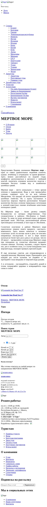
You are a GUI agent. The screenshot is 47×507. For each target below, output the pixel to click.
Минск (6, 13)
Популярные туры (18, 78)
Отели (8, 127)
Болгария (14, 30)
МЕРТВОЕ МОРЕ (16, 300)
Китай (13, 48)
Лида (5, 10)
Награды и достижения (15, 468)
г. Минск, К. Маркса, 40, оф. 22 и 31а (13, 391)
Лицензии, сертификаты (16, 470)
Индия (13, 39)
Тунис (13, 65)
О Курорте (10, 125)
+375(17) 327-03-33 (11, 19)
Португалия (15, 61)
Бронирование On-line (20, 95)
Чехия (13, 71)
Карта (8, 129)
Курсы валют (16, 102)
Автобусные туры (13, 82)
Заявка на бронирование (21, 91)
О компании (11, 106)
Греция (13, 32)
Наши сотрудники (13, 502)
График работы (12, 466)
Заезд (3, 336)
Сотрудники (11, 472)
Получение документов (15, 445)
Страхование (16, 104)
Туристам (10, 85)
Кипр (13, 45)
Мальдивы (15, 54)
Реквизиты (10, 461)
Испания (14, 41)
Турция (14, 67)
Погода (9, 133)
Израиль (14, 37)
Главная (4, 113)
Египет (14, 28)
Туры (8, 131)
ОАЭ (13, 58)
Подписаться (29, 485)
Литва (13, 52)
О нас (8, 457)
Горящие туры (16, 80)
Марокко (14, 56)
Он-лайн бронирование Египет (23, 89)
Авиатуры (10, 74)
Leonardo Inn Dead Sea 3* (12, 295)
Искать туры (6, 357)
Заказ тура (10, 440)
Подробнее (5, 302)
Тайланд (14, 63)
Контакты (10, 459)
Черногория (15, 69)
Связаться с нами (13, 464)
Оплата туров (11, 442)
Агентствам (11, 87)
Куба (13, 50)
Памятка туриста (13, 434)
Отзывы (9, 475)
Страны (9, 26)
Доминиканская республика (22, 34)
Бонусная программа (14, 438)
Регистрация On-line (19, 93)
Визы (8, 436)
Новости (14, 100)
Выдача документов (19, 98)
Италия (14, 43)
